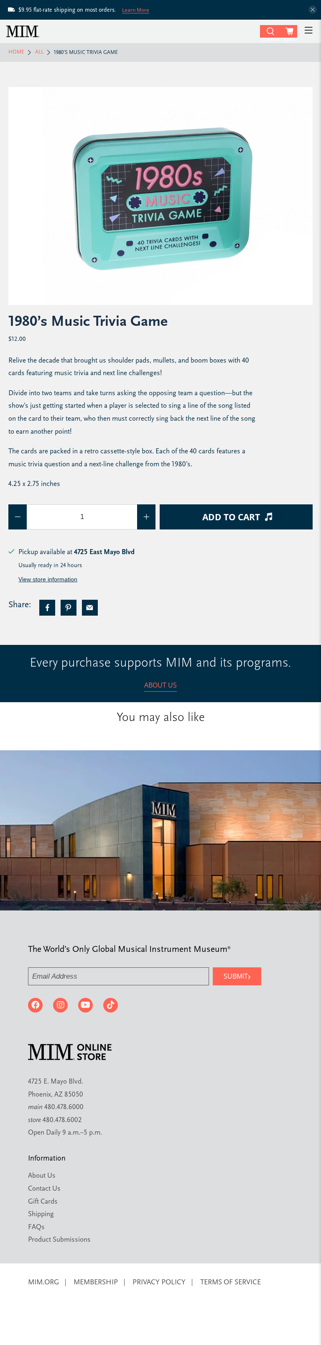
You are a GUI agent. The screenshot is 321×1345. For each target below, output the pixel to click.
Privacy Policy (159, 1282)
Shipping (41, 1214)
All (39, 52)
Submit (237, 975)
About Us (160, 685)
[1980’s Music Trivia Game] (160, 195)
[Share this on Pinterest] (68, 608)
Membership (96, 1282)
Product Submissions (59, 1239)
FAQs (36, 1227)
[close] (312, 9)
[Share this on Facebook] (47, 608)
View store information (47, 579)
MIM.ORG (43, 1282)
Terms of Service (230, 1282)
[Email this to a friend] (90, 608)
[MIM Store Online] (132, 31)
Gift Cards (43, 1201)
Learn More (135, 9)
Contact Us (44, 1188)
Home (16, 52)
